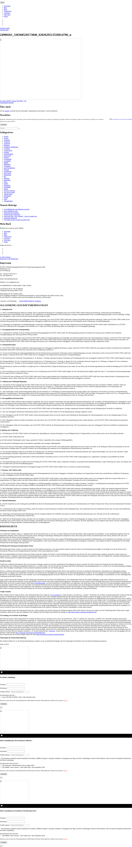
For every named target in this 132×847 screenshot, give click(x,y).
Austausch (7, 143)
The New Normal (9, 190)
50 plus (6, 138)
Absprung (7, 140)
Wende (6, 197)
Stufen (6, 189)
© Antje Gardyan (5, 257)
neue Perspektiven (9, 168)
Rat (5, 176)
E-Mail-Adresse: (5, 692)
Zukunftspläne (8, 201)
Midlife (6, 162)
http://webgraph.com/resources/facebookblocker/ (30, 633)
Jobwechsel (7, 156)
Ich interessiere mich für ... (8, 695)
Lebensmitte (7, 159)
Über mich (7, 15)
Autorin (7, 111)
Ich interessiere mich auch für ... (9, 763)
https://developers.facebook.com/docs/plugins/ (50, 634)
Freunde (6, 152)
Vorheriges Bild (5, 28)
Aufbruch (7, 142)
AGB (8, 259)
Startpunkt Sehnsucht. (10, 218)
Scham (6, 183)
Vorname (3, 684)
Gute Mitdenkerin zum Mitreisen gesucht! (16, 209)
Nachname (3, 688)
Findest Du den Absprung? (12, 214)
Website (65, 700)
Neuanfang (7, 166)
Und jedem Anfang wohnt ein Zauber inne (17, 220)
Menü (2, 2)
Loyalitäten (7, 161)
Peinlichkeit (7, 175)
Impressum (3, 259)
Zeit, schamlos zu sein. (11, 211)
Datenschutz (14, 259)
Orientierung (8, 171)
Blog (5, 8)
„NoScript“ (51, 631)
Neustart (6, 169)
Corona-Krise (8, 150)
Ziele (5, 199)
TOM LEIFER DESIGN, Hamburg (30, 301)
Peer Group (7, 173)
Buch (5, 9)
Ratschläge (7, 180)
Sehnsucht (7, 185)
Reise (5, 182)
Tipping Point (8, 194)
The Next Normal (9, 192)
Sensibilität (7, 187)
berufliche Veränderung (11, 147)
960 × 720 (23, 101)
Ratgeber (6, 178)
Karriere (6, 157)
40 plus (6, 136)
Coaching (7, 13)
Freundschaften (8, 154)
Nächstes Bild (4, 30)
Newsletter (7, 6)
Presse (6, 16)
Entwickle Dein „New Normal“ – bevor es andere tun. (20, 216)
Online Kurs (7, 11)
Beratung (6, 145)
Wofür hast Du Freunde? (11, 213)
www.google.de (55, 595)
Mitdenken (7, 164)
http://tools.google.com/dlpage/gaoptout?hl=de (82, 612)
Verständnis (7, 196)
